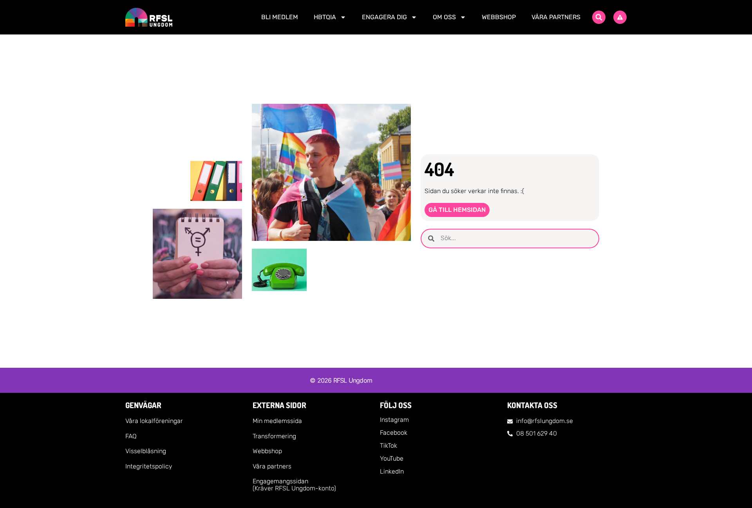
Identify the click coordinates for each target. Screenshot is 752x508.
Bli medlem (279, 17)
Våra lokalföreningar (154, 421)
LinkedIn (392, 471)
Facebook (393, 432)
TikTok (388, 445)
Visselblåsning (145, 451)
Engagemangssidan (280, 481)
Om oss (444, 17)
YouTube (391, 458)
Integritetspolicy (148, 466)
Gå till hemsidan (457, 209)
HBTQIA (325, 17)
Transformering (274, 436)
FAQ (131, 436)
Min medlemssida (277, 421)
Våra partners (555, 17)
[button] (599, 17)
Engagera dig (384, 17)
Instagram (394, 419)
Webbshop (499, 17)
